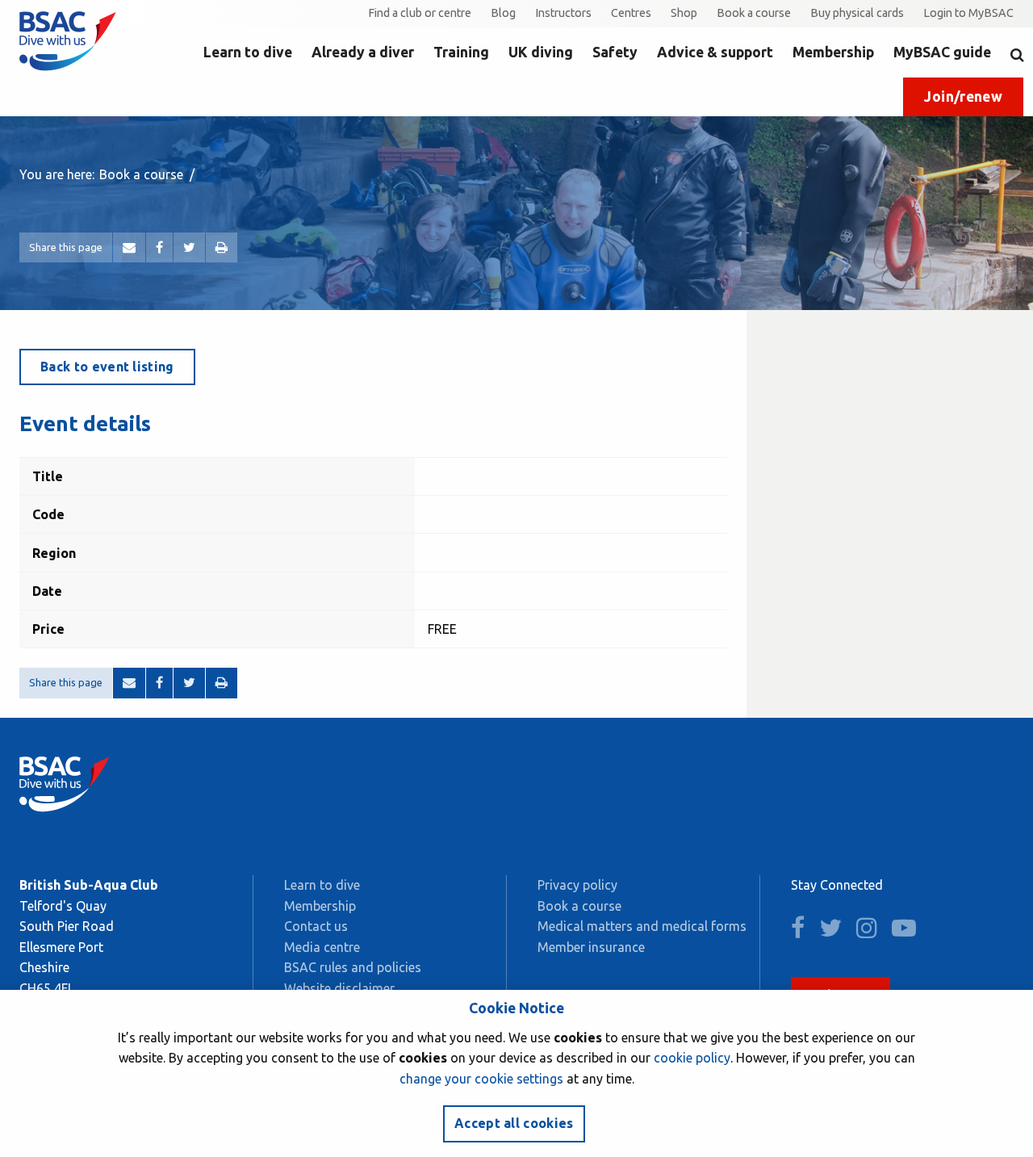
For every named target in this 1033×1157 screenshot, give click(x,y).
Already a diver (363, 52)
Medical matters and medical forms (642, 926)
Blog (503, 12)
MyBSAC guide (942, 52)
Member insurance (591, 947)
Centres (631, 12)
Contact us (316, 926)
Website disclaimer (339, 988)
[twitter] (836, 931)
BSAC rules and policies (352, 967)
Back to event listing (107, 366)
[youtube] (909, 931)
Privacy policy (577, 885)
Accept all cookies (514, 1123)
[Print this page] (221, 248)
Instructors (563, 12)
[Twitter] (189, 248)
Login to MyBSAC (968, 12)
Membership (833, 52)
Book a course (754, 12)
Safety (615, 52)
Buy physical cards (857, 12)
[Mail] (129, 248)
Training (461, 52)
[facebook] (803, 931)
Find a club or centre (419, 12)
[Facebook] (159, 248)
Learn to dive (247, 52)
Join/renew (963, 96)
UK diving (540, 52)
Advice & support (715, 52)
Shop (684, 12)
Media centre (322, 947)
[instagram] (872, 931)
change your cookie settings (481, 1078)
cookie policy (692, 1057)
